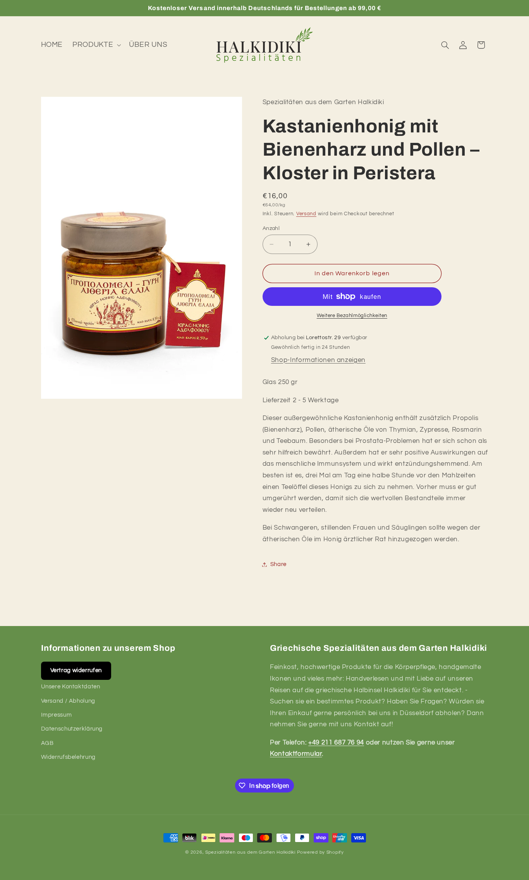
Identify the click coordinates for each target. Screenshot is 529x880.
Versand (306, 213)
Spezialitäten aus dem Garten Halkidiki (250, 852)
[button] (96, 44)
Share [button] (278, 564)
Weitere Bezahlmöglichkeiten (352, 315)
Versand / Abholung (68, 701)
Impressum (56, 715)
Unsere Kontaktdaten (70, 687)
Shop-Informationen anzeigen (318, 360)
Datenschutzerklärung (72, 729)
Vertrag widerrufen (76, 670)
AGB (47, 743)
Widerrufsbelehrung (68, 757)
